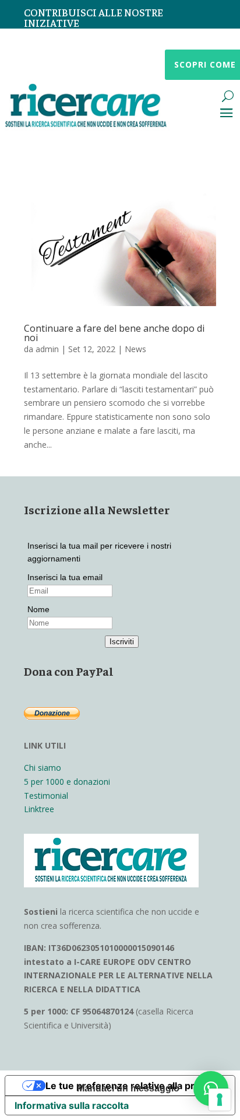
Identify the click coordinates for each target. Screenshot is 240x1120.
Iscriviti (122, 641)
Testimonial (46, 795)
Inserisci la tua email (65, 577)
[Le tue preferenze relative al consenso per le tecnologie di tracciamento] (220, 1100)
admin (47, 348)
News (135, 348)
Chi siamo (42, 767)
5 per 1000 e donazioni (67, 781)
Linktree (39, 808)
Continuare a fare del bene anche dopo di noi (114, 333)
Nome (38, 609)
